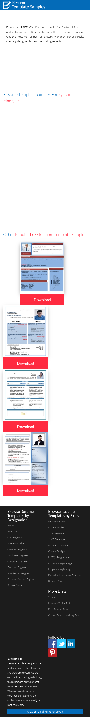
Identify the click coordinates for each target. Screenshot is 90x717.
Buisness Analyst (16, 543)
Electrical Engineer (17, 567)
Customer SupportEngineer (21, 579)
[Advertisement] (45, 68)
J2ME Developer (57, 539)
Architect (12, 531)
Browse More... (15, 585)
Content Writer (56, 527)
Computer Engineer (17, 561)
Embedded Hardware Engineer (64, 575)
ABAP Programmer (58, 545)
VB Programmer (57, 521)
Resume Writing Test (59, 603)
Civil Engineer (14, 537)
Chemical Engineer (17, 549)
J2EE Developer (56, 533)
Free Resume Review (59, 609)
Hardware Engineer (17, 555)
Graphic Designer (57, 551)
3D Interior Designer (18, 573)
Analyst (11, 525)
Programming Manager (60, 563)
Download (42, 299)
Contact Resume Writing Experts (65, 615)
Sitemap (52, 597)
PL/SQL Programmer (59, 557)
